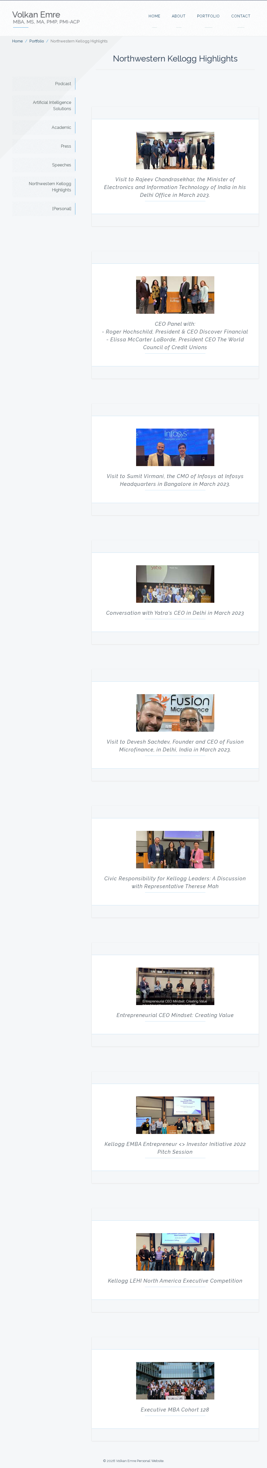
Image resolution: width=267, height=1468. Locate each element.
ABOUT (179, 16)
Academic (61, 127)
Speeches (61, 164)
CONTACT (241, 16)
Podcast (63, 83)
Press (66, 146)
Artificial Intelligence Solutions (52, 105)
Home (17, 41)
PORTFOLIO (208, 16)
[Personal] (61, 208)
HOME (154, 16)
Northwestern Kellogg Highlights (50, 186)
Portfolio (36, 41)
